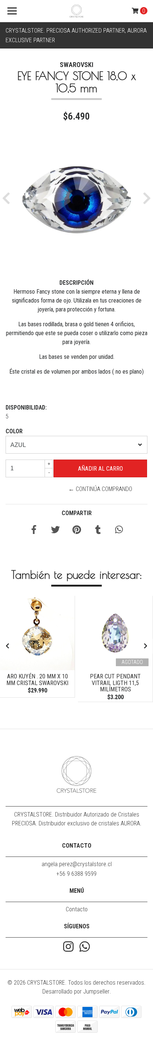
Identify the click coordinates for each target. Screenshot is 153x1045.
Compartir (77, 513)
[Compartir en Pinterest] (76, 530)
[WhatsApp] (84, 947)
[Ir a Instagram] (68, 947)
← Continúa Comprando (100, 489)
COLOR (14, 431)
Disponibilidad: (26, 407)
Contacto (77, 909)
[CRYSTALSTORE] (76, 11)
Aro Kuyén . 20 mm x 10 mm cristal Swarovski (37, 680)
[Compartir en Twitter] (55, 530)
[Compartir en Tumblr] (98, 530)
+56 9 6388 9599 (76, 873)
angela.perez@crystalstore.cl (77, 864)
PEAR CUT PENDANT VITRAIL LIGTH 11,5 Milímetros (115, 683)
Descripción (76, 282)
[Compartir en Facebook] (34, 530)
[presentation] (7, 646)
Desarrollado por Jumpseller (76, 991)
